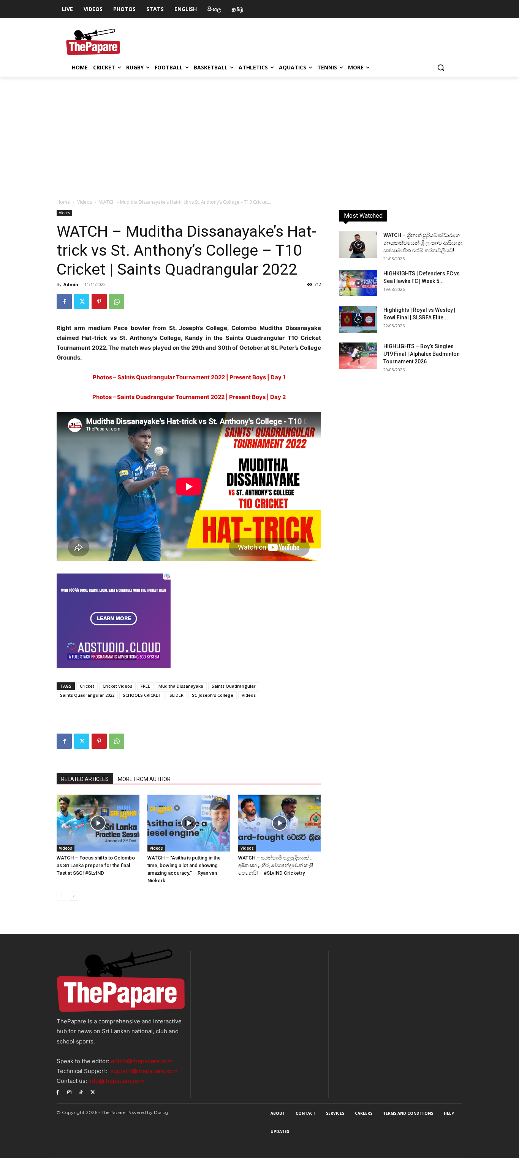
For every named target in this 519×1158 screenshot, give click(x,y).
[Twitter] (81, 301)
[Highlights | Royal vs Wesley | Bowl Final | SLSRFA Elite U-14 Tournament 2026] (358, 319)
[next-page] (73, 895)
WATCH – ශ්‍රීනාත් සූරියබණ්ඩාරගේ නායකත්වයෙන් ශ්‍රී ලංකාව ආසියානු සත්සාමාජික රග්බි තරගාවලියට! (422, 242)
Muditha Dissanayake (180, 686)
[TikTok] (81, 1092)
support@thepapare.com (144, 1071)
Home (63, 202)
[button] (441, 67)
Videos (84, 202)
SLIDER (176, 695)
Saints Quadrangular (234, 686)
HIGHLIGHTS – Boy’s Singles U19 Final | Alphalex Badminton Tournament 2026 (421, 354)
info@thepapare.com (116, 1080)
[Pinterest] (99, 301)
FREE (145, 686)
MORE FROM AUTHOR (144, 779)
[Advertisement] (259, 133)
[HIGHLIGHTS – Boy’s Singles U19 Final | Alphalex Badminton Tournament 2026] (358, 356)
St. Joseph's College (212, 695)
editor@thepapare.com (141, 1061)
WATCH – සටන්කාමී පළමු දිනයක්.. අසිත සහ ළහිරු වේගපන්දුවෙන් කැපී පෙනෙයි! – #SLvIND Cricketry (275, 865)
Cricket (87, 686)
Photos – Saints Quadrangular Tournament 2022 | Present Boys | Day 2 (189, 397)
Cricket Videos (117, 686)
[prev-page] (61, 895)
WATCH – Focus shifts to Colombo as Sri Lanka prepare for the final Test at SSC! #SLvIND (96, 865)
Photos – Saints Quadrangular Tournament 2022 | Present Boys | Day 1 (189, 377)
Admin (70, 284)
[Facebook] (64, 301)
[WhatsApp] (116, 301)
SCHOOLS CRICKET (142, 695)
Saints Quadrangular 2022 (87, 695)
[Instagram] (69, 1092)
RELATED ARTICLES (85, 779)
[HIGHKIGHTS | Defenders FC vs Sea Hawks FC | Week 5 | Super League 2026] (358, 283)
